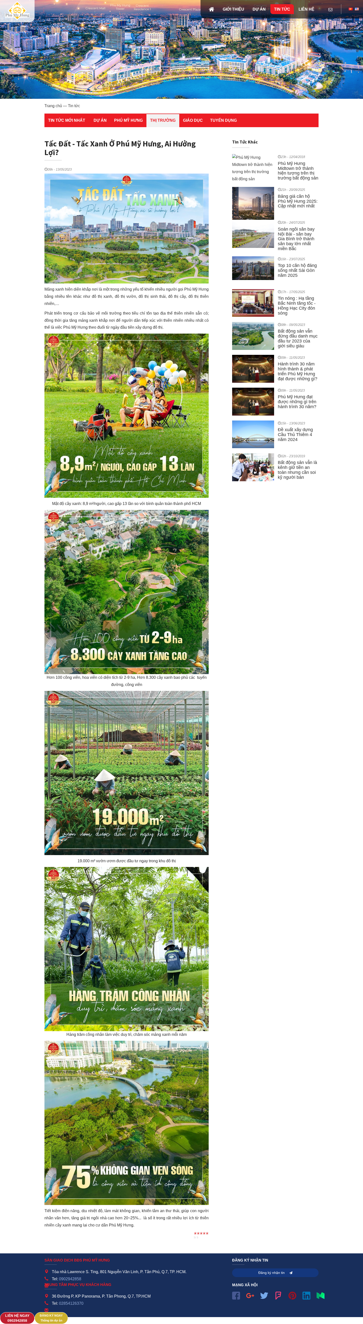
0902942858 (70, 1279)
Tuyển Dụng (223, 120)
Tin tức (282, 9)
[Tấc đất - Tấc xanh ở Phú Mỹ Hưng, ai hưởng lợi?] (17, 11)
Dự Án (100, 120)
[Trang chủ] (211, 9)
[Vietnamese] (351, 9)
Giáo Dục (193, 120)
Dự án (259, 9)
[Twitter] (264, 1295)
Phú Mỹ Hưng (128, 120)
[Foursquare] (278, 1295)
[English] (357, 9)
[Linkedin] (306, 1295)
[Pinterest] (292, 1295)
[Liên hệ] (330, 9)
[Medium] (320, 1295)
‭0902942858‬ (17, 1318)
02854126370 (71, 1303)
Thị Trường (163, 120)
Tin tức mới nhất (66, 120)
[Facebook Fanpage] (236, 1295)
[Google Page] (250, 1295)
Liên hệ (306, 9)
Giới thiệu (233, 9)
